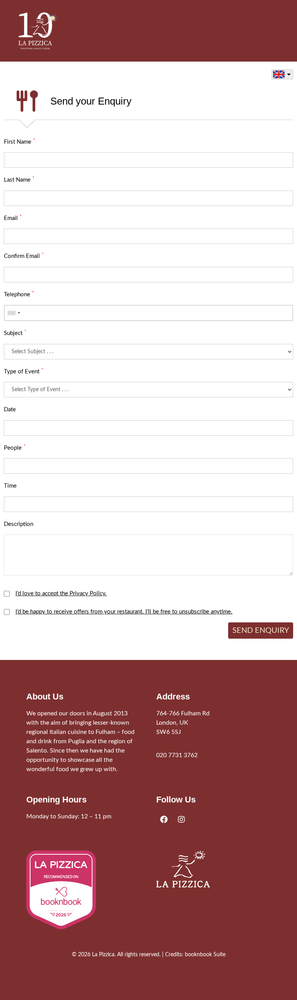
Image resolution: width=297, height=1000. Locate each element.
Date (10, 409)
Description (18, 524)
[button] (273, 30)
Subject (15, 333)
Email (13, 218)
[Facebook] (164, 819)
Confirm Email (24, 256)
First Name (19, 141)
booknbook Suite (205, 954)
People (15, 447)
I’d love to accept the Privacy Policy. (61, 593)
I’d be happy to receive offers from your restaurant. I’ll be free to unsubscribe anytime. (123, 612)
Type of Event (23, 371)
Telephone (19, 294)
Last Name (19, 179)
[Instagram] (181, 819)
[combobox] (13, 313)
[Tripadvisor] (199, 819)
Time (10, 486)
